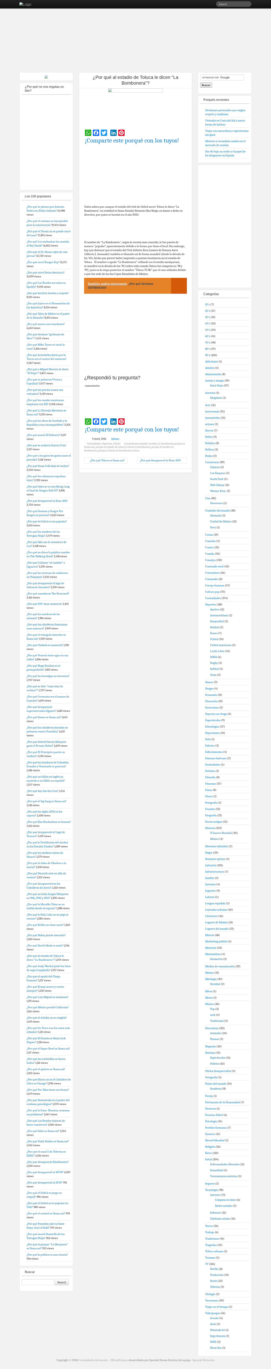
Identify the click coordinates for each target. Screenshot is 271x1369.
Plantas (214, 1039)
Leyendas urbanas (216, 909)
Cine (207, 498)
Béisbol (214, 627)
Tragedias (211, 1245)
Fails (208, 739)
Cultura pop (212, 592)
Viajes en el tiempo (216, 1307)
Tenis (213, 675)
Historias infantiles (216, 846)
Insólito (209, 878)
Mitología (211, 979)
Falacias (210, 745)
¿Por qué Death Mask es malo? (45, 945)
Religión (210, 1146)
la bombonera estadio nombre (140, 443)
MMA (213, 657)
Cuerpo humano (214, 585)
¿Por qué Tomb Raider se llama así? (48, 1141)
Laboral (209, 897)
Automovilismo (219, 615)
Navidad (215, 984)
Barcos (209, 430)
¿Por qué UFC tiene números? (44, 604)
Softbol (214, 669)
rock (212, 1015)
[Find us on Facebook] (207, 5)
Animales (215, 1033)
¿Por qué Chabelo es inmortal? (45, 645)
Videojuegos (212, 1313)
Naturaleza (211, 1028)
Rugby (214, 663)
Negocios (210, 1046)
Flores (209, 796)
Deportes (107, 443)
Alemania (216, 515)
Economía (211, 695)
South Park (216, 479)
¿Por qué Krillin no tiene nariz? (45, 925)
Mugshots (216, 398)
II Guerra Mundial (221, 833)
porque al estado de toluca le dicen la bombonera (123, 446)
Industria (210, 865)
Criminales (211, 579)
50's (207, 330)
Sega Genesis (217, 1336)
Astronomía (212, 411)
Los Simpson (217, 473)
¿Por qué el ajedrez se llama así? (46, 1069)
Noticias (210, 1052)
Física (208, 790)
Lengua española (215, 903)
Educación (211, 701)
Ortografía (211, 1077)
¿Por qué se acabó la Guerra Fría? (46, 445)
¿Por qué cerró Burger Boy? (43, 262)
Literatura (211, 916)
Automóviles (212, 418)
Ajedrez (214, 609)
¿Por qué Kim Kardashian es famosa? (49, 822)
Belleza (209, 449)
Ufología (210, 1294)
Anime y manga (214, 380)
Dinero (209, 682)
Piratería (210, 1108)
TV (207, 1264)
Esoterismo (212, 707)
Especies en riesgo (216, 714)
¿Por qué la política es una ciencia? (47, 1254)
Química (210, 1134)
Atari (213, 1324)
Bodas (208, 456)
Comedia (210, 541)
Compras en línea (225, 1200)
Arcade (214, 1318)
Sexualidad (216, 1170)
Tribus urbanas (214, 1251)
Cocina (209, 534)
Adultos (209, 368)
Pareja (209, 1096)
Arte (207, 405)
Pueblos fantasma (216, 1127)
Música (209, 1004)
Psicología (211, 1121)
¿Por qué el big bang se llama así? (46, 801)
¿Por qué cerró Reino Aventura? (45, 272)
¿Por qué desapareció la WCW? (45, 1172)
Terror (209, 1226)
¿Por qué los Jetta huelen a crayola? (48, 293)
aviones (209, 424)
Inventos (210, 884)
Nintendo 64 (217, 1330)
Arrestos (210, 393)
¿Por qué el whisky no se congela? (47, 1017)
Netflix (214, 1269)
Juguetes (210, 890)
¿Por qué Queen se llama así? (44, 717)
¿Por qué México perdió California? (48, 1007)
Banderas (216, 1088)
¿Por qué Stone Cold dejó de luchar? (48, 466)
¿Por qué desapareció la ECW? (44, 1182)
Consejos (210, 560)
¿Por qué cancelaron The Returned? (48, 593)
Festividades (212, 764)
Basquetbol (217, 621)
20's (207, 311)
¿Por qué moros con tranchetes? (46, 324)
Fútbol (116, 443)
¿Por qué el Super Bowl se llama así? (48, 1048)
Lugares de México (216, 922)
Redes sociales (223, 1205)
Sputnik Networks (203, 1360)
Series (213, 1281)
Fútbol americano (220, 645)
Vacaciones (211, 1300)
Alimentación (213, 374)
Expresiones (212, 733)
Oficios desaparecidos (218, 1071)
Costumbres (212, 573)
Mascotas (210, 947)
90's (207, 355)
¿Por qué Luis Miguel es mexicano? (47, 997)
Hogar (208, 852)
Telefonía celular (220, 1218)
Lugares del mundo (216, 928)
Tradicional (217, 1021)
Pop (212, 1009)
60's (207, 336)
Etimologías (212, 726)
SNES (213, 1342)
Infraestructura (214, 871)
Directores (216, 503)
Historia (210, 828)
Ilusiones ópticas (215, 859)
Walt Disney (217, 485)
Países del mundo (215, 1083)
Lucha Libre (217, 651)
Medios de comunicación (220, 966)
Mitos (208, 991)
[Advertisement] (135, 41)
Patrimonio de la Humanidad (222, 1102)
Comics (209, 547)
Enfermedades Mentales (225, 1164)
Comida (209, 553)
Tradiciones (212, 1238)
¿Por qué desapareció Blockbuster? (48, 1162)
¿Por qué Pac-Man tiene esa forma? (48, 1090)
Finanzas (210, 783)
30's (207, 317)
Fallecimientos (214, 752)
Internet (215, 1195)
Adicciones (211, 361)
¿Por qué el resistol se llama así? (46, 1213)
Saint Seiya (216, 385)
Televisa (215, 1287)
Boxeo (213, 633)
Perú (213, 527)
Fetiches (210, 771)
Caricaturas (212, 462)
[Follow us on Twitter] (213, 5)
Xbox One (216, 1348)
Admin (115, 439)
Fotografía (211, 802)
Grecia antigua (213, 821)
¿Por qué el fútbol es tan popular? (47, 521)
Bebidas (210, 443)
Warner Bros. (218, 491)
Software (215, 1212)
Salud (208, 1159)
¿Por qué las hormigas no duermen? (48, 676)
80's (207, 349)
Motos (209, 997)
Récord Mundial (215, 1140)
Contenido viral (214, 566)
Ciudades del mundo (217, 510)
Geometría (216, 959)
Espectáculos (213, 720)
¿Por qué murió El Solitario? (43, 435)
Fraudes (210, 809)
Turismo (210, 1257)
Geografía (211, 815)
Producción (217, 1275)
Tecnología (211, 1190)
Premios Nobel (214, 1115)
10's (207, 304)
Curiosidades (94, 443)
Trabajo (209, 1232)
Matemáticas (213, 954)
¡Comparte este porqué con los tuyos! (132, 140)
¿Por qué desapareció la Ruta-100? (161, 460)
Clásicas (215, 467)
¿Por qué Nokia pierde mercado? (46, 935)
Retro (208, 1153)
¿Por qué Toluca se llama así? (107, 460)
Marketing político (216, 941)
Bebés (208, 437)
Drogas (209, 688)
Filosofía (210, 777)
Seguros (210, 1183)
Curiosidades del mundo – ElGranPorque (103, 1360)
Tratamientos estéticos (223, 1176)
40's (207, 323)
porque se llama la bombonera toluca (118, 450)
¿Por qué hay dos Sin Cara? (43, 791)
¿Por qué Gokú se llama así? (43, 1131)
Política (214, 1063)
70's (207, 342)
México (214, 839)
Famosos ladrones (216, 758)
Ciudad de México (221, 521)
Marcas (209, 935)
